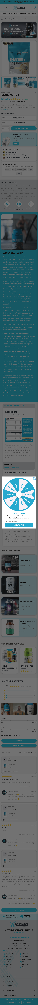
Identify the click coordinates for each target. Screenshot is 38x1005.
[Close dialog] (34, 478)
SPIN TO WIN (19, 525)
